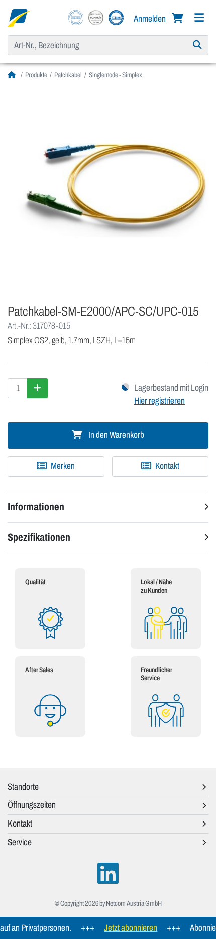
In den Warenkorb (115, 435)
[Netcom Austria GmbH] (19, 17)
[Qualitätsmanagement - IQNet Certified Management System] (116, 17)
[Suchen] (197, 45)
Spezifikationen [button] (39, 537)
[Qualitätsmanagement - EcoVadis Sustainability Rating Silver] (95, 17)
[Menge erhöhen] (37, 388)
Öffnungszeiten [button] (32, 805)
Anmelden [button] (150, 19)
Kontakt (166, 466)
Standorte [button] (23, 787)
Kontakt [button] (20, 823)
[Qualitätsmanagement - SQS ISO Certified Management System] (75, 17)
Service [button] (20, 842)
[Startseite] (13, 75)
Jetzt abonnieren (125, 928)
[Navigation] (198, 18)
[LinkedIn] (108, 873)
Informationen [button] (36, 506)
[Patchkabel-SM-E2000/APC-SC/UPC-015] (108, 188)
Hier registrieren (159, 401)
